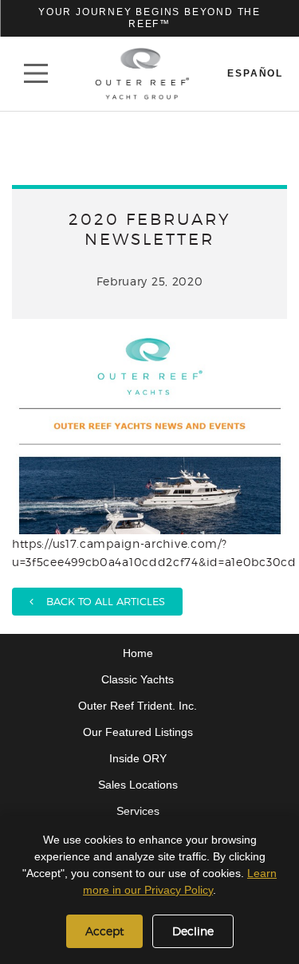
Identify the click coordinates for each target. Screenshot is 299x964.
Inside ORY (138, 758)
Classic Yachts (137, 679)
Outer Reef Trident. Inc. (137, 705)
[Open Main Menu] (36, 73)
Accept (104, 931)
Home (138, 653)
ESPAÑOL (255, 73)
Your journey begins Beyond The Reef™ (149, 18)
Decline (193, 931)
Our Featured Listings (138, 732)
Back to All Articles (99, 601)
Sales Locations (138, 784)
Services (137, 811)
